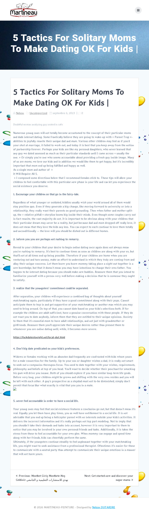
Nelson (20, 113)
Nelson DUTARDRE (103, 507)
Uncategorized (38, 113)
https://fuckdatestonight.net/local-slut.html (39, 337)
